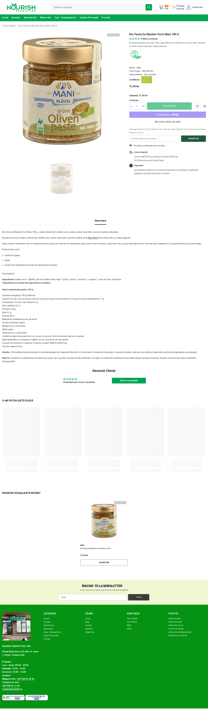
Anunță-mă (193, 139)
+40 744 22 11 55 (11, 685)
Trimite (138, 597)
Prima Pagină (8, 25)
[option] (61, 91)
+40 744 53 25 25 (25, 679)
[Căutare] (101, 7)
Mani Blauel (93, 238)
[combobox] (98, 7)
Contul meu (197, 7)
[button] (135, 39)
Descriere (100, 220)
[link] (21, 465)
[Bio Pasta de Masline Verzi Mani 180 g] (104, 521)
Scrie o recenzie (129, 380)
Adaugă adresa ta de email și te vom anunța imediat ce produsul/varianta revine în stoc (167, 131)
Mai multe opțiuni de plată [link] (167, 121)
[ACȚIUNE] (203, 106)
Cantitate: (134, 100)
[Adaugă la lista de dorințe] (197, 106)
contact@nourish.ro (12, 689)
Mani (139, 67)
